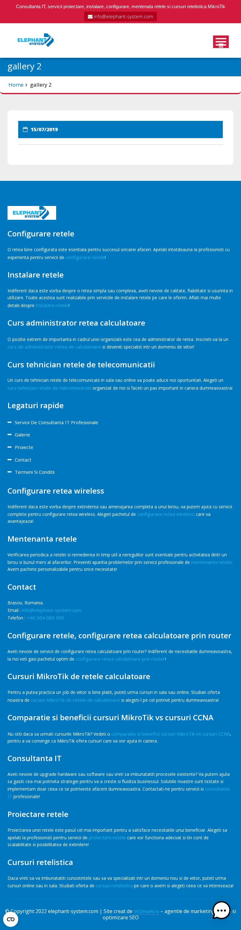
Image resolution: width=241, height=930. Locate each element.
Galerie (22, 434)
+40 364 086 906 (45, 617)
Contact (23, 460)
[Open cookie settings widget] (10, 918)
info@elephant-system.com (123, 16)
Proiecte (24, 447)
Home (16, 84)
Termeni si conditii (35, 472)
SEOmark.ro (146, 911)
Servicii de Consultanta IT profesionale (56, 422)
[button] (222, 910)
